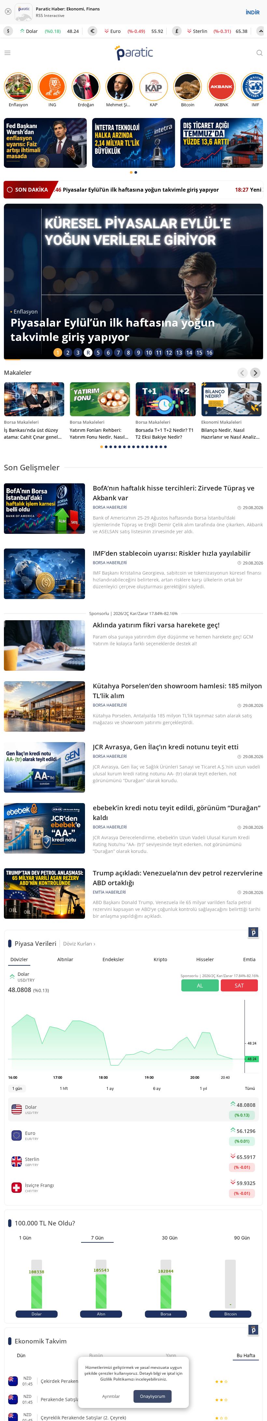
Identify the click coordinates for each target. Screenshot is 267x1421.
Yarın (171, 1355)
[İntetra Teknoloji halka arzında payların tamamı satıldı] (133, 143)
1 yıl (203, 1088)
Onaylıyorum (152, 1396)
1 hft (64, 1088)
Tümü (250, 1088)
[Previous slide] (242, 373)
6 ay (157, 1088)
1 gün (17, 1088)
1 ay (110, 1088)
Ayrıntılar (111, 1396)
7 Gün (97, 1237)
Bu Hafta (246, 1355)
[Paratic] (133, 53)
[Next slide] (255, 373)
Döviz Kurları (78, 943)
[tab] (131, 172)
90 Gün (242, 1237)
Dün (21, 1355)
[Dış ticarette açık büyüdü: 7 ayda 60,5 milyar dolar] (221, 143)
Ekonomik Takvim (41, 1341)
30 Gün (169, 1237)
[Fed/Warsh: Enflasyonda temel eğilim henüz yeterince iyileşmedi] (45, 143)
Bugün (96, 1355)
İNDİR (253, 12)
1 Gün (25, 1237)
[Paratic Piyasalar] (253, 932)
